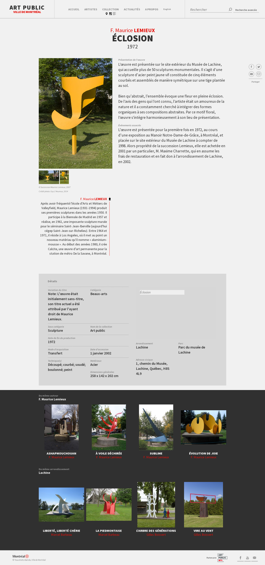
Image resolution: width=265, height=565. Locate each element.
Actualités (132, 9)
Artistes (90, 9)
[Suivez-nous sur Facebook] (240, 557)
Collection (110, 9)
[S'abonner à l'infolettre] (254, 557)
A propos (151, 9)
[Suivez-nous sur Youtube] (247, 557)
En (167, 9)
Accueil (73, 9)
